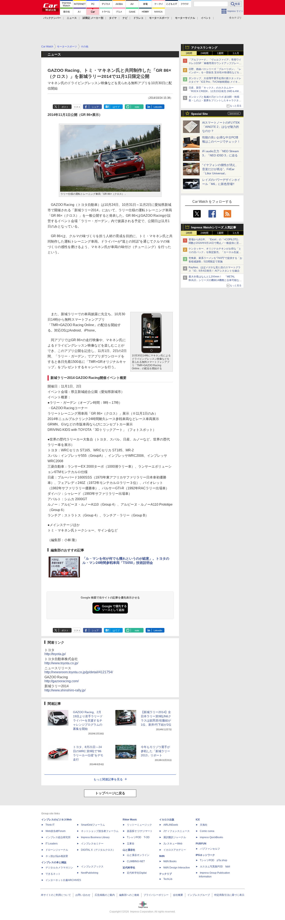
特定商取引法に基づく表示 (229, 894)
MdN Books (170, 861)
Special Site (199, 113)
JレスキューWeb (172, 843)
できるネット (53, 873)
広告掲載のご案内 (105, 894)
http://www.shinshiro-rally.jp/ (65, 690)
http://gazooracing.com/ (61, 681)
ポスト (65, 107)
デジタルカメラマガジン (59, 867)
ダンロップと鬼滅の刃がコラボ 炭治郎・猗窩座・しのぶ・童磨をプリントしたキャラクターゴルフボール (215, 100)
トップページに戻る (110, 793)
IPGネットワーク (205, 855)
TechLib (167, 879)
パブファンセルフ (210, 848)
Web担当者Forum (55, 831)
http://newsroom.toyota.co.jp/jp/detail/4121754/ (78, 672)
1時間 (189, 53)
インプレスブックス (92, 866)
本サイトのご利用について (56, 894)
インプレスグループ (198, 894)
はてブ (116, 107)
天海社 (203, 824)
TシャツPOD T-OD (138, 837)
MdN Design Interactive (176, 867)
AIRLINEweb (170, 824)
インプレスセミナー (92, 843)
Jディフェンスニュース (176, 831)
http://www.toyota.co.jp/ (61, 663)
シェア (95, 107)
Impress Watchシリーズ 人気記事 (213, 227)
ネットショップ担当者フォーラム (100, 831)
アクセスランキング (204, 47)
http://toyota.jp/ (55, 654)
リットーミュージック (139, 824)
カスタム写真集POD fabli (215, 866)
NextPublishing (89, 872)
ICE (198, 819)
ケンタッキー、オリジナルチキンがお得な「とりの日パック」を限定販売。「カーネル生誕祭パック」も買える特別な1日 (215, 252)
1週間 (220, 53)
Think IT (49, 824)
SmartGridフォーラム (93, 824)
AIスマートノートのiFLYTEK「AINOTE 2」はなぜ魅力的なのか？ (221, 127)
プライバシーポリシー (156, 894)
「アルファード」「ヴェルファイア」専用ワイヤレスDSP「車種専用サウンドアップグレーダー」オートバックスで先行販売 (215, 63)
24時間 (204, 53)
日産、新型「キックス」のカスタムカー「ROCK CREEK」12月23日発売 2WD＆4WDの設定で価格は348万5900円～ (215, 91)
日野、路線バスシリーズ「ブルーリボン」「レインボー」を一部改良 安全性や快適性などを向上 (215, 73)
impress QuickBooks (211, 837)
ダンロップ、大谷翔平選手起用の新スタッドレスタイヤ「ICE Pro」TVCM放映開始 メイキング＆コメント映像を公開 (215, 82)
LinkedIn (158, 107)
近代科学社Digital (137, 872)
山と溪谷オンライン (138, 855)
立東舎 (130, 843)
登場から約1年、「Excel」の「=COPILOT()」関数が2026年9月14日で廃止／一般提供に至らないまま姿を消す (215, 243)
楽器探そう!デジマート (140, 831)
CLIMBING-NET (136, 861)
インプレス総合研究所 (58, 837)
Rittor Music (130, 819)
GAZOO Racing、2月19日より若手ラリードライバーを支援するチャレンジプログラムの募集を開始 (88, 720)
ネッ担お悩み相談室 (56, 856)
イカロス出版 (166, 819)
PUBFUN (201, 843)
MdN (162, 856)
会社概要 (178, 894)
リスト (77, 107)
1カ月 (236, 53)
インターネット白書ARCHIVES (63, 880)
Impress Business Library (95, 837)
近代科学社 (129, 867)
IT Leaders (51, 843)
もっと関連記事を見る (108, 779)
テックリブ (165, 873)
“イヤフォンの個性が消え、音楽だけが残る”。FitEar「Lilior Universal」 (220, 169)
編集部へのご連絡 (129, 894)
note (137, 107)
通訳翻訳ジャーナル (174, 837)
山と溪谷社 (129, 849)
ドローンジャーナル (56, 849)
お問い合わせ (82, 894)
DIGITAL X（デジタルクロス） (98, 849)
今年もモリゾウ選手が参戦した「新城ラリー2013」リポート (155, 751)
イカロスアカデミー (174, 849)
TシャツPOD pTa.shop (213, 860)
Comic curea (207, 831)
